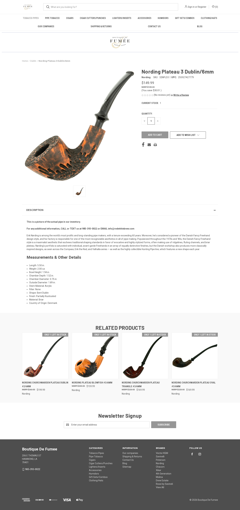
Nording (160, 463)
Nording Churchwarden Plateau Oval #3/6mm (194, 384)
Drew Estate (162, 480)
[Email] (149, 144)
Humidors (163, 18)
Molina (159, 477)
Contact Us (154, 26)
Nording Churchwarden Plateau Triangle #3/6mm (141, 384)
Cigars (69, 18)
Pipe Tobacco (52, 18)
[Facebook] (143, 144)
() (216, 7)
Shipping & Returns (101, 26)
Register (202, 7)
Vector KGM (162, 453)
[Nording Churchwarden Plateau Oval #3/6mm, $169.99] (194, 355)
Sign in (191, 7)
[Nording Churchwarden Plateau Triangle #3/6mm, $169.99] (145, 355)
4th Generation (163, 473)
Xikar (158, 470)
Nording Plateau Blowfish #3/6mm (92, 382)
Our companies (46, 26)
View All (160, 487)
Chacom (160, 466)
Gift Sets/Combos (184, 18)
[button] (180, 95)
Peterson (160, 460)
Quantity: (147, 113)
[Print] (155, 144)
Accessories (144, 18)
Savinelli (160, 456)
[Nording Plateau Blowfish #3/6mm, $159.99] (95, 355)
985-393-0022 (32, 469)
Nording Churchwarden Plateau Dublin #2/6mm (45, 384)
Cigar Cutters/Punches (93, 18)
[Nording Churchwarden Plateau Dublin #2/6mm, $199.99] (45, 355)
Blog (199, 26)
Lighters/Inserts (121, 18)
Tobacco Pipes (31, 18)
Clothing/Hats (209, 18)
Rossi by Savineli (164, 484)
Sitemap (126, 466)
